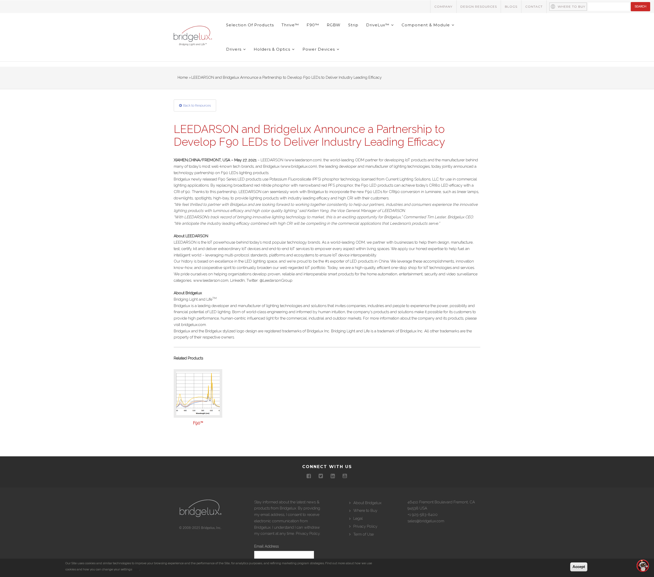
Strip (353, 24)
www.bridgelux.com (299, 166)
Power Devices (319, 49)
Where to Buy (571, 6)
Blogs (511, 6)
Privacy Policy (308, 533)
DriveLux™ (378, 24)
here (136, 569)
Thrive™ (290, 24)
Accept (579, 566)
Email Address (266, 546)
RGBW (334, 24)
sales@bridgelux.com (425, 521)
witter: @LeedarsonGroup (271, 280)
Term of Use (363, 534)
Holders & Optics (272, 49)
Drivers (234, 49)
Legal (358, 518)
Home (183, 77)
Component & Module (426, 24)
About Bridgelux (367, 503)
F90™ (313, 24)
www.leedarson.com (303, 160)
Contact (534, 6)
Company (443, 6)
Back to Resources (197, 105)
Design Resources (478, 6)
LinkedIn (237, 280)
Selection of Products (250, 24)
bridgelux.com (193, 324)
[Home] (193, 37)
